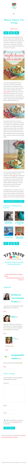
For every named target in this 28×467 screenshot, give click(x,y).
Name (5, 405)
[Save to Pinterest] (16, 32)
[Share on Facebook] (5, 32)
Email (5, 413)
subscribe (15, 422)
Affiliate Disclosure (14, 28)
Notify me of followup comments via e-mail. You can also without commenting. (13, 422)
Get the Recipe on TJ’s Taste (14, 201)
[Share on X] (11, 32)
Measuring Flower (14, 6)
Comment (6, 383)
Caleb (14, 175)
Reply (4, 311)
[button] (14, 13)
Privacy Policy (23, 462)
